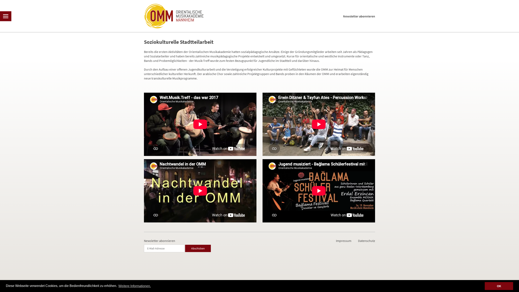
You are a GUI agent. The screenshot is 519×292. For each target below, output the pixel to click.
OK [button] (499, 286)
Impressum (343, 241)
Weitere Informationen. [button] (134, 286)
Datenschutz (366, 241)
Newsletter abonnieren (359, 16)
